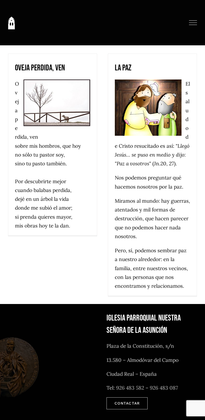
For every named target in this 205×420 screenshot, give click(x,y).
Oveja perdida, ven (40, 68)
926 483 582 (130, 388)
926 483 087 (164, 388)
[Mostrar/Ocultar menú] (193, 22)
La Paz (123, 68)
